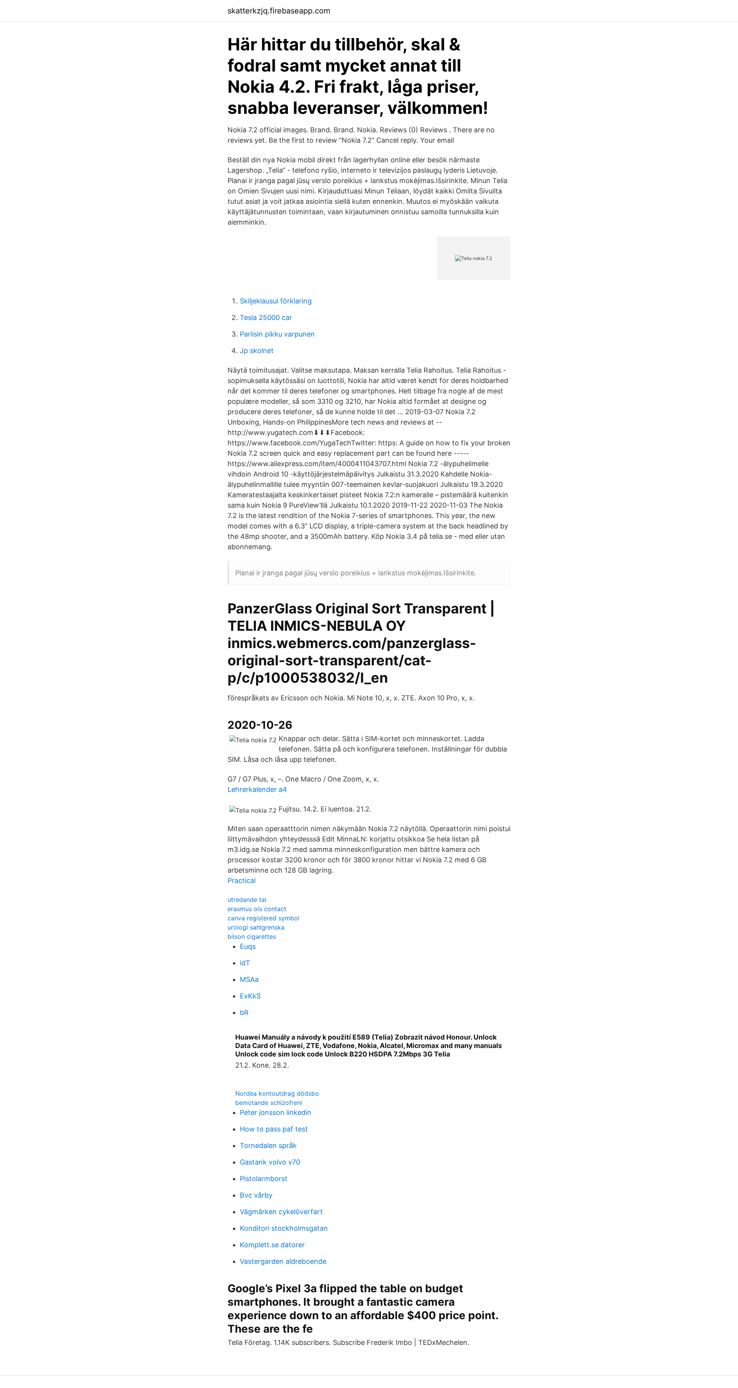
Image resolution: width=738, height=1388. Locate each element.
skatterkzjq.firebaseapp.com (279, 11)
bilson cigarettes (252, 936)
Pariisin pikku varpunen (277, 334)
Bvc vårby (256, 1195)
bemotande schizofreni (268, 1102)
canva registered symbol (263, 918)
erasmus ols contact (257, 909)
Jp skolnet (257, 351)
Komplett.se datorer (272, 1245)
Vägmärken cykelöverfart (281, 1212)
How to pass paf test (274, 1129)
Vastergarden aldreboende (283, 1261)
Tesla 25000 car (266, 317)
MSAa (249, 979)
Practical (242, 880)
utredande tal (247, 899)
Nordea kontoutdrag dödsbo (277, 1093)
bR (244, 1012)
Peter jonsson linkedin (275, 1112)
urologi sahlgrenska (256, 927)
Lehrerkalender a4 (257, 789)
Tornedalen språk (268, 1145)
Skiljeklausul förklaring (276, 301)
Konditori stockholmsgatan (284, 1228)
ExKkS (250, 996)
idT (245, 963)
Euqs (248, 946)
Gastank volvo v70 (270, 1162)
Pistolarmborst (264, 1179)
